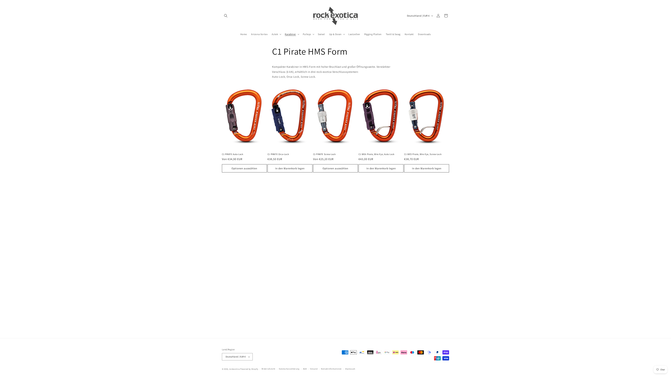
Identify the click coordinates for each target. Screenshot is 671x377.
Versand (314, 369)
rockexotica (234, 369)
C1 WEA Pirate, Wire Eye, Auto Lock (376, 154)
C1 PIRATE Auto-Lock (232, 154)
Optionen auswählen (244, 168)
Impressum (350, 369)
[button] (226, 16)
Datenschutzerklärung (289, 369)
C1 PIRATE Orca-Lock (278, 154)
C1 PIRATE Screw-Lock (324, 154)
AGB (305, 369)
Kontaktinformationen (331, 369)
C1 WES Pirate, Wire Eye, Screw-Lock (422, 154)
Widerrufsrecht (268, 369)
